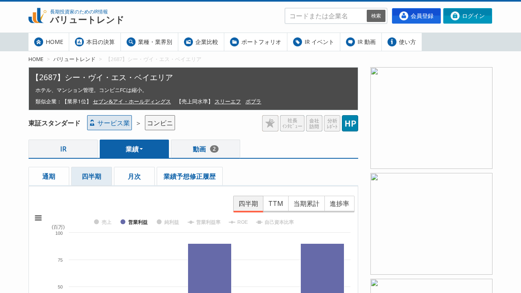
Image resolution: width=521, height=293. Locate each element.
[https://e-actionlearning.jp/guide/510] (431, 283)
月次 (134, 176)
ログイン (472, 16)
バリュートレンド (74, 59)
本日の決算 (100, 42)
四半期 (91, 176)
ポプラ (253, 101)
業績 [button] (132, 148)
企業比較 (206, 42)
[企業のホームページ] (350, 120)
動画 (204, 148)
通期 (48, 176)
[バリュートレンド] (37, 6)
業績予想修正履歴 (190, 176)
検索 (376, 15)
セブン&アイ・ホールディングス (132, 101)
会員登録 (421, 16)
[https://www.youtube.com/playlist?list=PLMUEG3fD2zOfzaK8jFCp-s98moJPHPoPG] (431, 72)
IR (63, 148)
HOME (53, 42)
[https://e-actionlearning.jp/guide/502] (431, 177)
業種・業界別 (154, 42)
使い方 (406, 42)
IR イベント (318, 42)
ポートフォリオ (260, 42)
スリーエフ (228, 101)
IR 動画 (366, 42)
